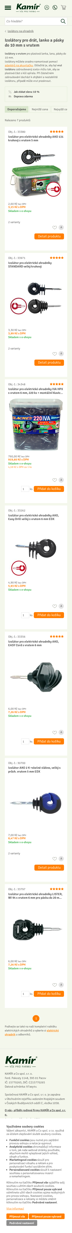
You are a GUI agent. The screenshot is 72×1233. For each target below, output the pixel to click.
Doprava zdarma (23, 96)
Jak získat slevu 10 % (26, 92)
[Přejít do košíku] (64, 7)
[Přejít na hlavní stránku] (33, 8)
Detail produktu (49, 236)
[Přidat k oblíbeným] (54, 227)
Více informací (15, 1208)
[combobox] (32, 21)
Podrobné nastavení (21, 1223)
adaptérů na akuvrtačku (19, 65)
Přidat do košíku (49, 489)
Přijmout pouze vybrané (46, 1216)
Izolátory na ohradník (21, 31)
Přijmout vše (17, 1216)
